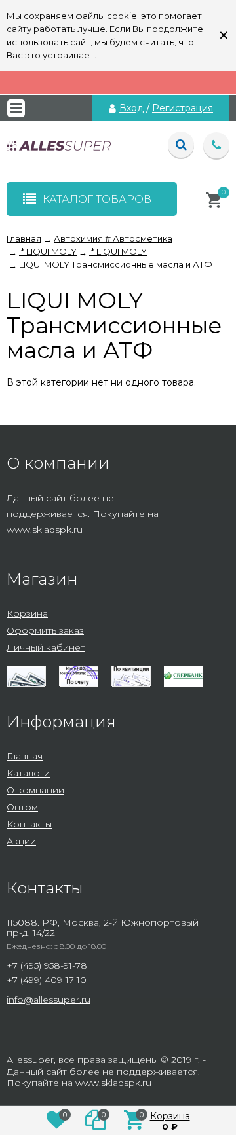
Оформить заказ (45, 630)
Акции (21, 841)
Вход (131, 108)
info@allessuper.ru (48, 999)
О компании (35, 790)
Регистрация (182, 108)
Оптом (22, 807)
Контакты (29, 824)
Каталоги (28, 773)
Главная (25, 756)
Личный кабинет (46, 647)
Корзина (27, 613)
